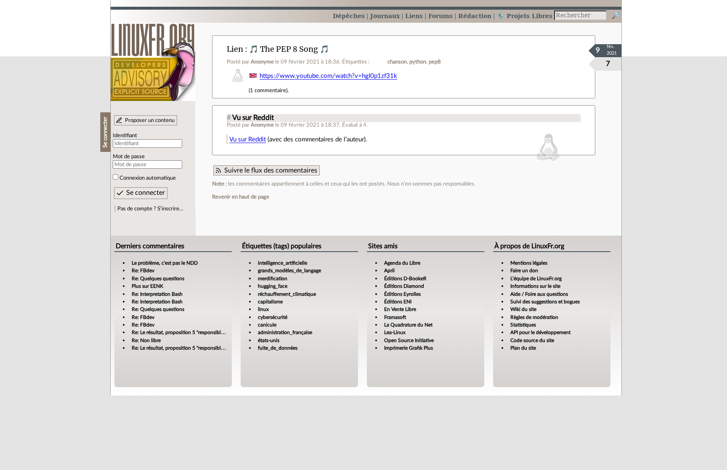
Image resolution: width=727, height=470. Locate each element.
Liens (414, 15)
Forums (440, 15)
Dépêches (349, 15)
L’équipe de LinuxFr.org (536, 278)
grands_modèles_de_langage (289, 270)
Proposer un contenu (150, 120)
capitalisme (270, 301)
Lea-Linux (395, 332)
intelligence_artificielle (282, 263)
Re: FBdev (143, 270)
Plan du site (523, 348)
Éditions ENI (397, 301)
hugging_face (272, 286)
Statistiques (523, 324)
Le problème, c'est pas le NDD (165, 263)
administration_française (285, 332)
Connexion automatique (147, 178)
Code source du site (532, 340)
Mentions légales (528, 263)
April (389, 270)
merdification (272, 278)
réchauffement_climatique (287, 294)
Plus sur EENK (147, 286)
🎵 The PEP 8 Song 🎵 (289, 49)
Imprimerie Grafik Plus (408, 348)
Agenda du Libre (402, 263)
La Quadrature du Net (408, 324)
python (417, 61)
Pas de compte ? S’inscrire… (150, 208)
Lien (235, 49)
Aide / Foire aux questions (539, 294)
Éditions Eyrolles (402, 294)
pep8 (435, 61)
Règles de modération (534, 317)
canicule (267, 324)
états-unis (268, 340)
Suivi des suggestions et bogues (545, 301)
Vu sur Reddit (253, 117)
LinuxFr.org (153, 58)
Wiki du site (523, 309)
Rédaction (474, 15)
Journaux (385, 15)
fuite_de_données (277, 348)
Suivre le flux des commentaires (270, 170)
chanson (397, 61)
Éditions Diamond (404, 286)
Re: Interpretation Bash (157, 294)
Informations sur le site (535, 286)
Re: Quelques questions (158, 278)
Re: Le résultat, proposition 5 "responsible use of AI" (189, 332)
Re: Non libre (146, 340)
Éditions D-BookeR (405, 278)
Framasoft (395, 317)
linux (263, 309)
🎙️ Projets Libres (524, 15)
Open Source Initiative (409, 340)
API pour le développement (540, 332)
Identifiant (125, 135)
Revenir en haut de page (240, 196)
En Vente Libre (400, 309)
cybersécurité (272, 317)
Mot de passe (129, 156)
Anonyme (262, 61)
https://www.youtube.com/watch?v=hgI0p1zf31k (328, 76)
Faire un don (524, 270)
